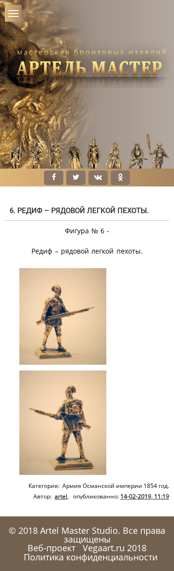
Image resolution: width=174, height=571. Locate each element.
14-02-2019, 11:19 (144, 496)
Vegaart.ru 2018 (114, 548)
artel (61, 496)
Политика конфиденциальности (91, 557)
